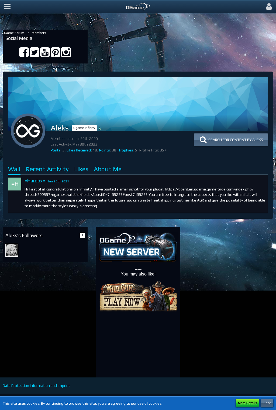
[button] (7, 6)
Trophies (125, 150)
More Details (247, 403)
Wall (14, 168)
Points (104, 150)
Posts (55, 150)
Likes (81, 168)
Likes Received (79, 150)
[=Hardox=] (14, 184)
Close (267, 403)
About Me (108, 168)
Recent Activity (47, 168)
